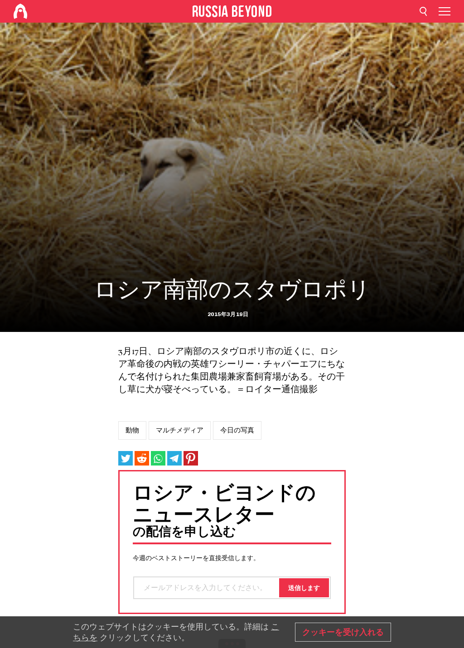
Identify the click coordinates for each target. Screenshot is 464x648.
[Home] (20, 11)
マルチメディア (179, 430)
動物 (132, 430)
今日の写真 (237, 430)
